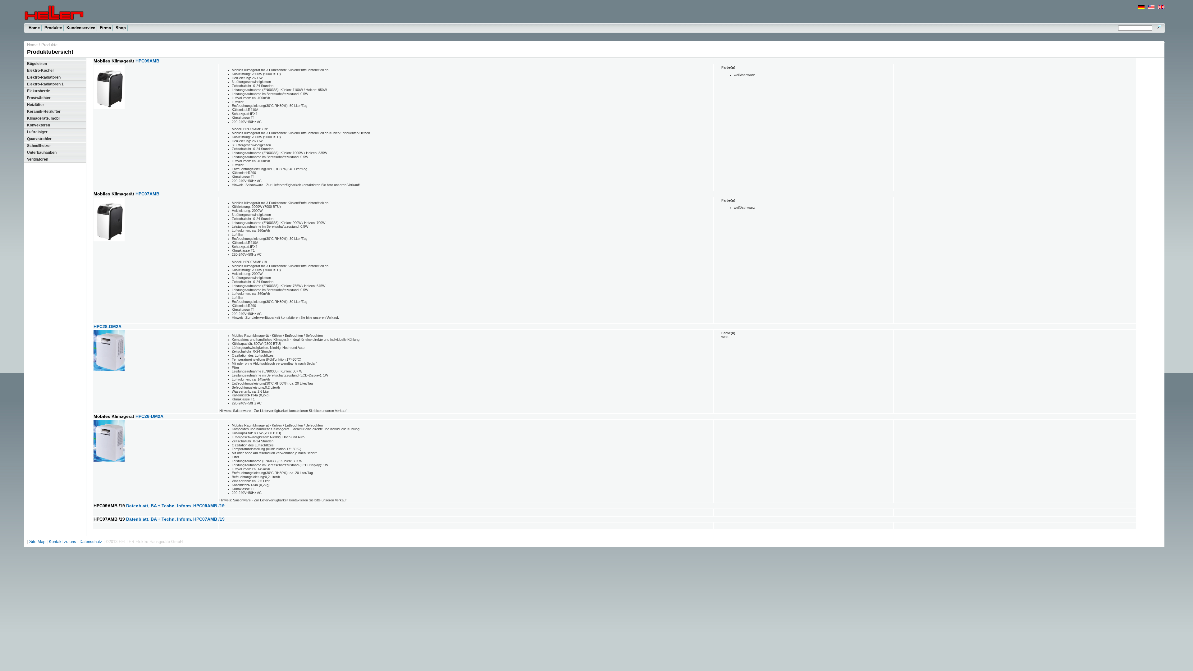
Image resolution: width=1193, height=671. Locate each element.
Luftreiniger (37, 132)
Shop (121, 27)
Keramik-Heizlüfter (44, 111)
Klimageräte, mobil (43, 118)
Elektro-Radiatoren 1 (45, 84)
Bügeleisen (37, 64)
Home (34, 27)
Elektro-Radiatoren (44, 77)
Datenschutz (91, 541)
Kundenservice (80, 27)
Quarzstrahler (39, 139)
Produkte (53, 27)
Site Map (37, 541)
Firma (105, 27)
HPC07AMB (147, 194)
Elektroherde (38, 91)
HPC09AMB (147, 61)
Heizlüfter (35, 105)
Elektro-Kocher (40, 70)
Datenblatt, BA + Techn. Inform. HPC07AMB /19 (175, 519)
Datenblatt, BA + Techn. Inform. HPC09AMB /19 (175, 506)
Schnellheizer (39, 146)
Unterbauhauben (42, 152)
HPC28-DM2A (107, 326)
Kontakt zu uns (62, 541)
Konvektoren (38, 125)
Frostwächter (39, 98)
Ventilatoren (37, 159)
